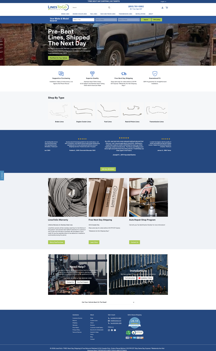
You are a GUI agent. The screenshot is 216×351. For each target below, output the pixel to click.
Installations (140, 14)
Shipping (75, 319)
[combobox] (83, 19)
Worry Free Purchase (56, 239)
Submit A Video (94, 329)
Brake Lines (65, 14)
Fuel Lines (93, 14)
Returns (75, 317)
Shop (91, 315)
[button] (2, 175)
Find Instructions (130, 275)
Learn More (94, 239)
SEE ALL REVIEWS (108, 166)
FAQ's (92, 331)
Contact (92, 336)
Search (146, 19)
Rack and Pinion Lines (107, 14)
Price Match (76, 324)
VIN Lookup (156, 19)
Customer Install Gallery (96, 324)
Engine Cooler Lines (80, 14)
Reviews (92, 322)
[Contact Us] (77, 271)
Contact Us (134, 239)
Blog (91, 333)
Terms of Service (77, 329)
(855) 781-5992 (136, 6)
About (151, 14)
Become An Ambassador (96, 326)
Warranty (75, 322)
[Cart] (167, 7)
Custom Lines (94, 317)
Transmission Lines (125, 14)
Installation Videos (146, 275)
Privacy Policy (76, 326)
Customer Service (77, 315)
